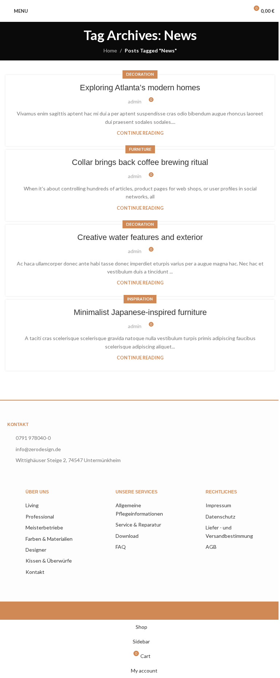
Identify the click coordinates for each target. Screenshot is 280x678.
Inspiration (140, 298)
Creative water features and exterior (140, 237)
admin (134, 101)
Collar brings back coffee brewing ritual (140, 162)
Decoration (140, 74)
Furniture (140, 149)
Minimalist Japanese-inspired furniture (140, 312)
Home (110, 50)
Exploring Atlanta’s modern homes (140, 87)
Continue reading (140, 133)
